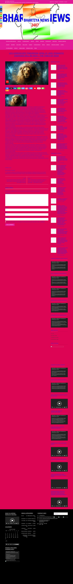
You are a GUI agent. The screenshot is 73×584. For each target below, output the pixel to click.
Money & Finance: (9, 143)
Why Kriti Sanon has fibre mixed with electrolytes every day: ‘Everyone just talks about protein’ (62, 146)
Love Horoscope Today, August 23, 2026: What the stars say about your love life (62, 67)
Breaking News (29, 48)
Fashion (30, 44)
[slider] (17, 544)
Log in (52, 333)
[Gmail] (39, 88)
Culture (23, 520)
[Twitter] (23, 88)
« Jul (6, 540)
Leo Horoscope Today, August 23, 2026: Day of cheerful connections (61, 181)
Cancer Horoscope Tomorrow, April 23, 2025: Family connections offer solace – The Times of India (16, 180)
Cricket (7, 44)
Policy (65, 1)
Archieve (13, 44)
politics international (11, 41)
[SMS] (43, 88)
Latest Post (24, 525)
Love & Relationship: (10, 125)
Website (7, 217)
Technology (48, 41)
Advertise (61, 1)
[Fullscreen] (66, 487)
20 (11, 536)
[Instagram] (27, 88)
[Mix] (1, 13)
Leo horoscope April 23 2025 (18, 173)
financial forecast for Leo (34, 172)
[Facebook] (7, 88)
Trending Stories (55, 44)
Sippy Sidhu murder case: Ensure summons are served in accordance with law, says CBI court (62, 231)
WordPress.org (54, 339)
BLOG (22, 515)
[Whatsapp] (19, 88)
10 (5, 534)
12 (9, 534)
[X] (11, 88)
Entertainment (26, 41)
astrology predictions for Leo (19, 172)
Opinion (32, 41)
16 (17, 534)
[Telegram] (31, 88)
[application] (59, 266)
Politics (30, 528)
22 (15, 536)
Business (42, 41)
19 (9, 536)
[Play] (52, 487)
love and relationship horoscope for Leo (35, 173)
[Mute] (64, 487)
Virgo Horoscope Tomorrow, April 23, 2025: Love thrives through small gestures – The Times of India (37, 180)
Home (35, 48)
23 (17, 536)
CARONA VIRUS (22, 48)
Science (19, 41)
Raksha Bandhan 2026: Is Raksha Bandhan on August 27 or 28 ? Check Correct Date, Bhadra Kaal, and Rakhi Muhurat (62, 221)
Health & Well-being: (10, 151)
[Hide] (0, 28)
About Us (52, 1)
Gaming (62, 44)
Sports (37, 41)
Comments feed (54, 337)
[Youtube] (35, 88)
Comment (8, 193)
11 (7, 534)
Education (18, 44)
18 (7, 536)
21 (13, 536)
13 (11, 534)
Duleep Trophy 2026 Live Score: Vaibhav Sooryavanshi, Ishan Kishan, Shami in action (62, 76)
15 (15, 534)
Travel (43, 44)
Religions (23, 531)
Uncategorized (9, 48)
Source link (8, 167)
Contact (56, 1)
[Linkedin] (15, 88)
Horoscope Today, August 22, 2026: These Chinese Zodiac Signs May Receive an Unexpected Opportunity (61, 191)
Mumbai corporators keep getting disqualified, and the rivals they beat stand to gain (62, 101)
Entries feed (54, 335)
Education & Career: (10, 135)
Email (7, 212)
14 (13, 534)
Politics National (62, 41)
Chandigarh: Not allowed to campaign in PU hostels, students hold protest (62, 93)
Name (6, 207)
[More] (7, 90)
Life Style (54, 41)
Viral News (25, 44)
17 (5, 536)
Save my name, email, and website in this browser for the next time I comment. (25, 221)
